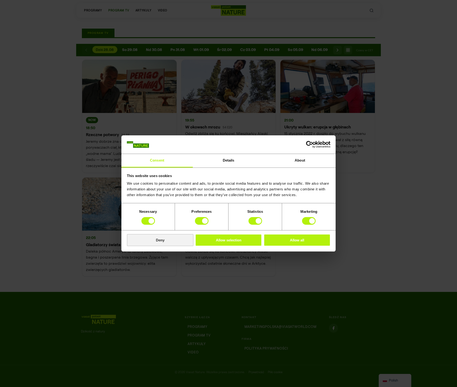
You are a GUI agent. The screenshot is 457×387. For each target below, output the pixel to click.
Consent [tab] (157, 160)
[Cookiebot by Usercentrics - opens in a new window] (309, 144)
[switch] (202, 221)
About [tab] (300, 160)
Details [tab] (228, 160)
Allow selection (228, 240)
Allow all (297, 240)
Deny (160, 240)
